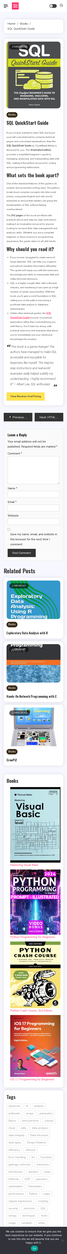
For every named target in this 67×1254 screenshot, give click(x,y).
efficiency (14, 1150)
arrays (30, 1113)
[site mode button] (53, 6)
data (23, 1128)
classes (48, 1120)
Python (33, 1194)
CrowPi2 (12, 760)
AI (27, 1106)
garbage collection (20, 1164)
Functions (46, 1157)
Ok (34, 1248)
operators (41, 1179)
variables (27, 1223)
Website (13, 515)
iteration (33, 1172)
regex (46, 1194)
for (33, 1157)
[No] (62, 1240)
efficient (30, 1150)
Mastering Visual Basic (24, 865)
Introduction (16, 1172)
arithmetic (14, 1113)
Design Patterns (36, 1142)
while (41, 1223)
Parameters (35, 1186)
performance (16, 1194)
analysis (39, 1106)
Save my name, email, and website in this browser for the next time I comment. (33, 539)
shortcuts (29, 1208)
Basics (12, 1120)
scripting (43, 1201)
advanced (14, 1106)
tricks (44, 1215)
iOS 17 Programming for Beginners (32, 1079)
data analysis (40, 1128)
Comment (15, 453)
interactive (42, 1164)
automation (46, 1113)
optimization (16, 1186)
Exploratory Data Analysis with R (27, 633)
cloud (12, 1128)
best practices (30, 1120)
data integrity (16, 1135)
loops (47, 1172)
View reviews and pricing (25, 396)
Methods (14, 1179)
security (13, 1208)
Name (12, 488)
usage (12, 1223)
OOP (27, 1179)
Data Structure (39, 1135)
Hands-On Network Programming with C (32, 696)
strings (13, 1215)
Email (12, 502)
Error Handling (17, 1157)
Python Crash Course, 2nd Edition (31, 1010)
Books (12, 114)
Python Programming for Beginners (32, 937)
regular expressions (20, 1201)
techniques (28, 1215)
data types (15, 1142)
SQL (43, 1208)
